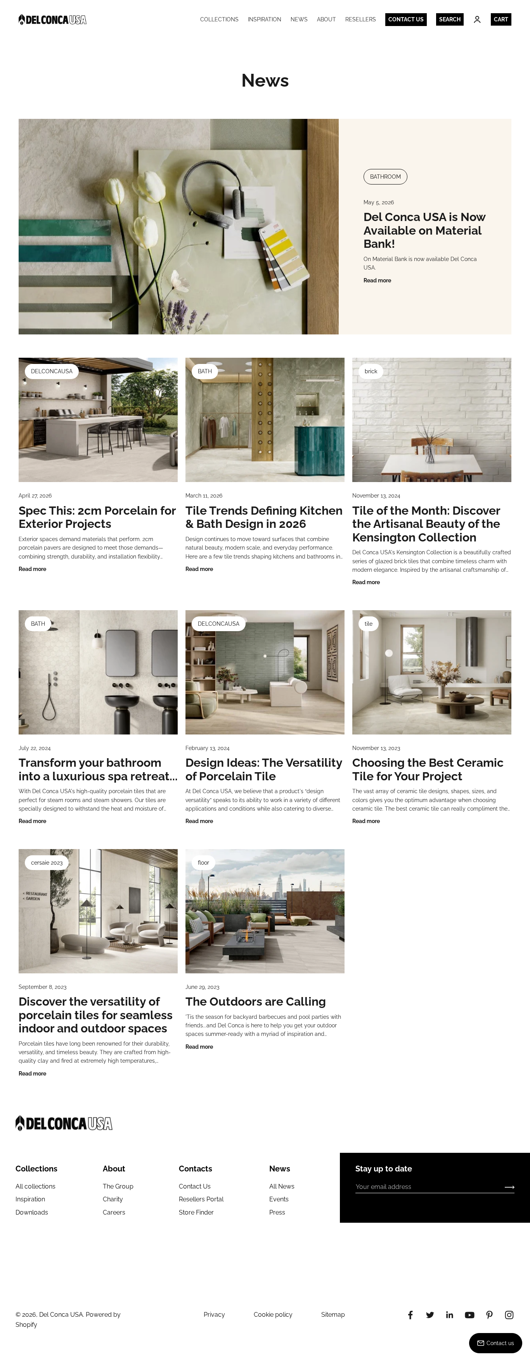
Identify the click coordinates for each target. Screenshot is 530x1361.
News (299, 19)
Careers (114, 1212)
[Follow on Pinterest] (489, 1315)
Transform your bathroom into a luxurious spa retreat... (98, 769)
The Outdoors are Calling (255, 1001)
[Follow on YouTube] (469, 1315)
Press (277, 1212)
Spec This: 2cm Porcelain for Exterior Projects (97, 517)
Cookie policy (273, 1314)
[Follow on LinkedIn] (450, 1315)
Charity (113, 1199)
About (326, 19)
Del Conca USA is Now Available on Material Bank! (424, 230)
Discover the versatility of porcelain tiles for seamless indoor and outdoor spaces (96, 1015)
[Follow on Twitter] (430, 1315)
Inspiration (264, 19)
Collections (219, 19)
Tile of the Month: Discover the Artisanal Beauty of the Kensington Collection (426, 524)
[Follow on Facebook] (410, 1315)
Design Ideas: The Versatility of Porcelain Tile (263, 769)
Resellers (360, 19)
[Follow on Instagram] (509, 1315)
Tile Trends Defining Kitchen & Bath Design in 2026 (264, 517)
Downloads (32, 1212)
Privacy (214, 1314)
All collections (35, 1186)
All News (281, 1186)
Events (279, 1199)
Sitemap (333, 1314)
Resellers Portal (201, 1199)
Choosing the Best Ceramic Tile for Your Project (428, 769)
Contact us (406, 19)
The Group (118, 1186)
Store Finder (196, 1212)
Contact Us (195, 1186)
